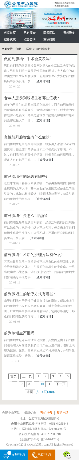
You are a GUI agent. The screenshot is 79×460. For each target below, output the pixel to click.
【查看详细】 (43, 81)
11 (48, 384)
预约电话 (62, 412)
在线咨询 (18, 454)
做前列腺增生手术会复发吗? (27, 59)
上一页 (27, 376)
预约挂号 (46, 412)
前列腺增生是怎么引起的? (25, 216)
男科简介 (30, 32)
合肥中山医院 (23, 48)
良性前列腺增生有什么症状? (27, 137)
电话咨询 (44, 454)
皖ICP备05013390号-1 (55, 428)
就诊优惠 (10, 39)
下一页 (61, 384)
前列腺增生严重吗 (19, 333)
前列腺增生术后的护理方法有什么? (33, 255)
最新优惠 (30, 412)
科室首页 (10, 32)
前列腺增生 (43, 48)
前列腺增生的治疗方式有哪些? (29, 294)
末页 (30, 392)
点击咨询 (30, 39)
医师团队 (49, 32)
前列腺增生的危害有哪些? (25, 176)
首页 (13, 376)
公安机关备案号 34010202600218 (40, 434)
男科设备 (69, 32)
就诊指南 (49, 39)
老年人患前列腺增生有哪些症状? (31, 98)
